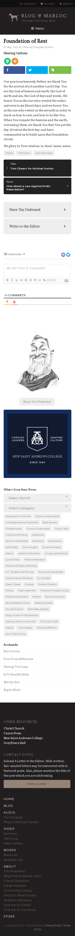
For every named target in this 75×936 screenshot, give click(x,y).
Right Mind (12, 689)
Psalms (36, 596)
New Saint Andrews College (23, 738)
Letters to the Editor (29, 553)
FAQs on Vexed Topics (20, 895)
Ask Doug (11, 838)
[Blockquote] (35, 280)
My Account (28, 4)
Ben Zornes (12, 651)
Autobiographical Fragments (22, 522)
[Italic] (12, 280)
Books (10, 850)
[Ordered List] (25, 280)
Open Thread (13, 584)
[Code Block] (39, 280)
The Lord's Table (49, 621)
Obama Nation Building (19, 578)
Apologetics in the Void (18, 516)
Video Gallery (13, 843)
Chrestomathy (14, 528)
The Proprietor (14, 871)
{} (49, 280)
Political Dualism (47, 584)
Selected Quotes (43, 602)
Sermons (10, 833)
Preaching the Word (17, 596)
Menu (39, 28)
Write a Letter (37, 784)
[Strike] (21, 280)
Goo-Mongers (30, 547)
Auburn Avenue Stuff (47, 516)
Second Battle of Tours (18, 602)
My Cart (49, 4)
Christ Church (14, 728)
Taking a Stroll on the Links (21, 621)
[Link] (44, 280)
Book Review (50, 522)
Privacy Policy (53, 925)
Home (9, 799)
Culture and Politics (16, 534)
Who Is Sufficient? (47, 627)
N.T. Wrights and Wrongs (20, 571)
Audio (9, 812)
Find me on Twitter (17, 905)
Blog (8, 806)
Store (9, 916)
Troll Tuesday (25, 627)
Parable (29, 584)
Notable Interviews (18, 900)
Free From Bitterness (18, 658)
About (10, 866)
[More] (15, 61)
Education (38, 540)
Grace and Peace (51, 547)
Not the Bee (11, 682)
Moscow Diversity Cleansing (21, 565)
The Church (24, 153)
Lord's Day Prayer (43, 153)
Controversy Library (18, 890)
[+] (53, 280)
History (9, 553)
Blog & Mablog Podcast (21, 822)
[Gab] (7, 61)
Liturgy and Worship (56, 553)
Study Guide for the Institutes (22, 615)
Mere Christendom (34, 559)
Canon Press (12, 733)
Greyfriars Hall (15, 742)
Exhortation (55, 540)
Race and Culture (54, 596)
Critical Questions (16, 881)
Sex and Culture (14, 609)
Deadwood (38, 534)
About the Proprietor (37, 401)
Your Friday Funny (16, 633)
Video (9, 829)
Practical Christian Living (55, 590)
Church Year (61, 528)
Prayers (9, 153)
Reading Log (13, 860)
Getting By (12, 547)
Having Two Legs (16, 666)
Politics (9, 590)
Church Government (38, 528)
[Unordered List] (30, 280)
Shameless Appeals (38, 609)
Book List (10, 855)
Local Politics (13, 559)
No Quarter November (50, 571)
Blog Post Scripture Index (22, 876)
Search (68, 4)
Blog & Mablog (44, 15)
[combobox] (38, 498)
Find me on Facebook (20, 910)
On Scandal (43, 578)
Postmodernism (27, 590)
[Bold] (7, 280)
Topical (9, 627)
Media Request (15, 885)
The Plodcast (13, 817)
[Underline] (16, 280)
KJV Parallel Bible (16, 674)
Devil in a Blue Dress (17, 540)
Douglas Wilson (43, 47)
